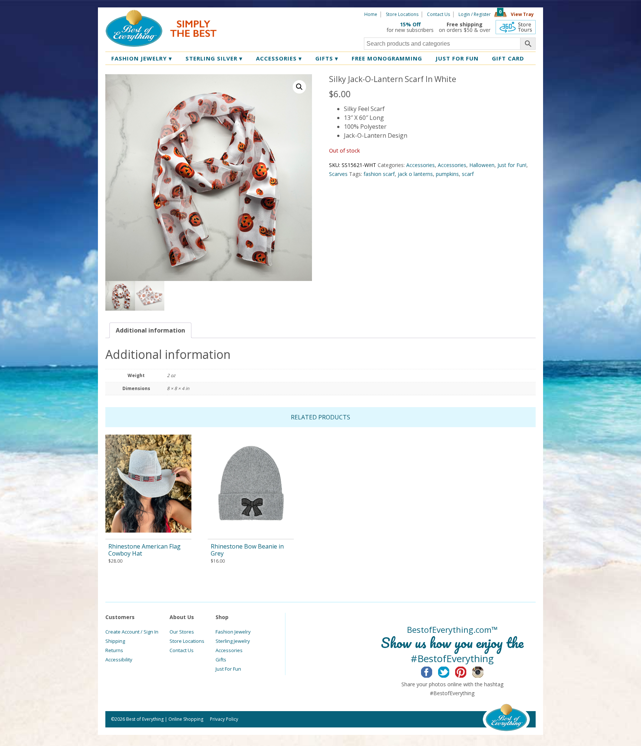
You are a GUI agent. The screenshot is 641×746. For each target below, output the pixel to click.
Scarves (338, 173)
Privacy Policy (224, 719)
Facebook (432, 671)
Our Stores (182, 631)
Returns (114, 650)
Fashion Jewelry (141, 58)
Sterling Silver (214, 58)
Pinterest (466, 671)
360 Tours (516, 27)
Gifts (326, 58)
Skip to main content (245, 14)
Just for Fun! (511, 164)
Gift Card (508, 58)
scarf (468, 173)
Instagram (483, 671)
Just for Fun (457, 58)
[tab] (150, 330)
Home (370, 14)
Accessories (279, 58)
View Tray (522, 14)
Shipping (115, 641)
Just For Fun (228, 668)
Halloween (481, 164)
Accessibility (118, 659)
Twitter (449, 671)
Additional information (150, 330)
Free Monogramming (387, 58)
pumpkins (447, 173)
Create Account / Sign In (131, 631)
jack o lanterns (415, 173)
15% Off (410, 24)
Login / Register (474, 14)
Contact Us (438, 14)
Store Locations (402, 14)
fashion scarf (379, 173)
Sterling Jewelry (233, 641)
